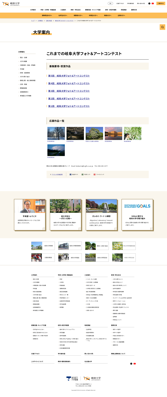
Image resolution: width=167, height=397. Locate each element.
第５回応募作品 (50, 157)
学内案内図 (130, 3)
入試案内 (63, 10)
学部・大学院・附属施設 (48, 10)
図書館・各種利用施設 (119, 313)
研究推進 (62, 332)
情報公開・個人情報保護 (27, 80)
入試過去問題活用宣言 (92, 307)
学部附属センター (64, 298)
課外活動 (115, 310)
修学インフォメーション (119, 301)
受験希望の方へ (47, 15)
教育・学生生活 (75, 10)
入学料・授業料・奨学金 (119, 304)
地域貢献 (123, 10)
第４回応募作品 (127, 141)
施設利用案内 (90, 332)
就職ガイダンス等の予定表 (40, 335)
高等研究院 (63, 288)
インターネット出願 (91, 279)
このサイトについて (37, 361)
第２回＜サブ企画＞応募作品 (92, 141)
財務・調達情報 (25, 73)
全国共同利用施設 (65, 301)
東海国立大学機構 (25, 96)
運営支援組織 (63, 291)
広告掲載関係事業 (65, 348)
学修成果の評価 (117, 295)
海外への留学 (117, 329)
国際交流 (134, 10)
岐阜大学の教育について (120, 285)
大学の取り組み (25, 77)
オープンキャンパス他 (92, 301)
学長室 (22, 69)
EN (110, 3)
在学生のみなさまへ (38, 329)
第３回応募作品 (108, 141)
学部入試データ (90, 285)
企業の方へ (121, 15)
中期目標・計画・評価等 (27, 65)
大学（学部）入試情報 (92, 282)
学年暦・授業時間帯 (118, 291)
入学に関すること (118, 279)
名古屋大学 (88, 361)
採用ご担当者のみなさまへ (40, 332)
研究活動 (62, 345)
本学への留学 (117, 332)
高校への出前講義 (91, 298)
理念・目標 (23, 57)
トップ (33, 20)
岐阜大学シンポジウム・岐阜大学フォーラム (96, 339)
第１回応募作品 (50, 141)
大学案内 (33, 10)
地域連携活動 (90, 335)
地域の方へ (107, 15)
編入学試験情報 (90, 291)
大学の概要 (23, 61)
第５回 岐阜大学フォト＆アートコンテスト (69, 75)
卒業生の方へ (93, 15)
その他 (88, 304)
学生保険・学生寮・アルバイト (121, 307)
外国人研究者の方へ (118, 335)
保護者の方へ (78, 15)
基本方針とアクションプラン (67, 329)
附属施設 (62, 285)
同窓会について (117, 320)
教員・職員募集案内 (64, 361)
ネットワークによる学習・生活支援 (122, 298)
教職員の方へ (117, 339)
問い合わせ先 (141, 3)
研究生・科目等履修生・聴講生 (94, 295)
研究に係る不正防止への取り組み (69, 339)
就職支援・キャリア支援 (92, 10)
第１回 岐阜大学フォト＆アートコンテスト (69, 106)
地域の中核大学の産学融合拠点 (68, 342)
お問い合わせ (90, 310)
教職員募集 (23, 88)
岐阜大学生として (118, 282)
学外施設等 (63, 304)
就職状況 (35, 339)
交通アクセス (120, 3)
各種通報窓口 (24, 92)
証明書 (115, 316)
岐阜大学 (11, 4)
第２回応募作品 (70, 141)
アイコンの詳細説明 (57, 174)
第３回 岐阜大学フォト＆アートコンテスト (69, 90)
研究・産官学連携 (110, 10)
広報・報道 (49, 20)
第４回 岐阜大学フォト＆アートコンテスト (69, 83)
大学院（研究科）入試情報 (93, 288)
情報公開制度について (118, 354)
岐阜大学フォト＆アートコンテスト (64, 20)
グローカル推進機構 (118, 342)
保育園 (61, 307)
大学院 (61, 282)
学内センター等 (64, 295)
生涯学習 (88, 329)
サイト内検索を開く (162, 27)
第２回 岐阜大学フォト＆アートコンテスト (69, 98)
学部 (61, 279)
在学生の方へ (63, 15)
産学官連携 (63, 335)
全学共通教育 (117, 288)
